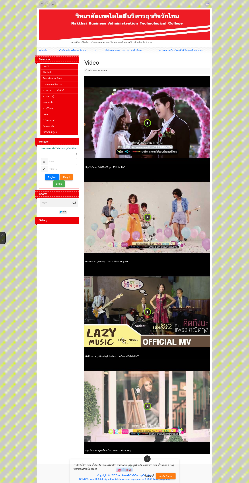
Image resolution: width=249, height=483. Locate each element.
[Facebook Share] (2, 234)
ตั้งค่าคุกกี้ (149, 476)
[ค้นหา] (74, 202)
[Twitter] (2, 239)
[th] (207, 4)
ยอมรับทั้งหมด (165, 476)
